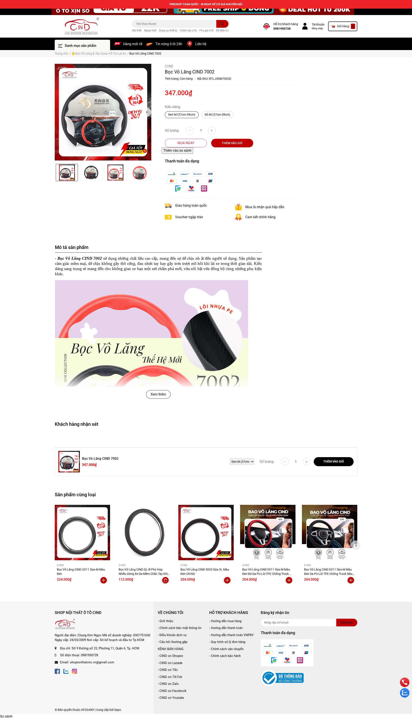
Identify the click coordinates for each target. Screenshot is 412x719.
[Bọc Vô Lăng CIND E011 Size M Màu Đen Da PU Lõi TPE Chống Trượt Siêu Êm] (329, 532)
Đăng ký (347, 622)
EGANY (89, 709)
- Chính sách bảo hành (225, 656)
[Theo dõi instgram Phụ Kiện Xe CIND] (74, 671)
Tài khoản (318, 24)
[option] (103, 112)
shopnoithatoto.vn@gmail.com (92, 662)
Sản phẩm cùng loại (75, 494)
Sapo (117, 709)
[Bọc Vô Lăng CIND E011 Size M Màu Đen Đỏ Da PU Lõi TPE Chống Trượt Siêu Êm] (267, 532)
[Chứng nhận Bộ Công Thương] (282, 678)
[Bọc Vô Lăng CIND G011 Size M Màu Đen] (82, 532)
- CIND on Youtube (171, 698)
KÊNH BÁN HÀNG (170, 649)
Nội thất (136, 30)
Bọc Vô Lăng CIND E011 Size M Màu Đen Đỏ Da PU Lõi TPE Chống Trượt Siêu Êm (266, 574)
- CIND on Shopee (170, 656)
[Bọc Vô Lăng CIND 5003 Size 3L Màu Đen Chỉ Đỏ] (206, 532)
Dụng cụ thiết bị (168, 30)
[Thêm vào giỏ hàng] (103, 580)
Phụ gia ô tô (206, 30)
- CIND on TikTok (170, 677)
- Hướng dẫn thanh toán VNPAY (231, 635)
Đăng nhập (317, 28)
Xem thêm (158, 394)
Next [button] (146, 112)
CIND (169, 66)
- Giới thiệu (165, 621)
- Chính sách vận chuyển (226, 649)
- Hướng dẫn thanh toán (226, 628)
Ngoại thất (150, 30)
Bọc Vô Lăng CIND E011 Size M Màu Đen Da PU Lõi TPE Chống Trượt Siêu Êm (328, 574)
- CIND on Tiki (168, 670)
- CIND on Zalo (168, 684)
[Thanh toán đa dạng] (191, 181)
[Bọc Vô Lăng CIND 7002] (103, 112)
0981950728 (282, 28)
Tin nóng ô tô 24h (168, 44)
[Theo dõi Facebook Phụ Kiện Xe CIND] (57, 671)
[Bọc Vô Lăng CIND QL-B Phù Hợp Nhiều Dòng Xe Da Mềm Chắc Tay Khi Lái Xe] (144, 532)
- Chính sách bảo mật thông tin (179, 628)
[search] (222, 24)
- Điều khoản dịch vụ (172, 635)
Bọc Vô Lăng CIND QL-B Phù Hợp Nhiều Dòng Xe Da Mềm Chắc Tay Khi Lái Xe (143, 574)
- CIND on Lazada (170, 663)
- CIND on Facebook (172, 691)
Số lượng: (172, 130)
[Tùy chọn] (165, 580)
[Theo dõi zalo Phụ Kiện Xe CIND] (65, 671)
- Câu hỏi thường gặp (172, 642)
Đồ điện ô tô (223, 30)
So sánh (6, 716)
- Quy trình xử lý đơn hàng (227, 642)
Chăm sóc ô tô (188, 30)
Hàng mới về (132, 44)
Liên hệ (200, 44)
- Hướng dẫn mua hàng (225, 621)
